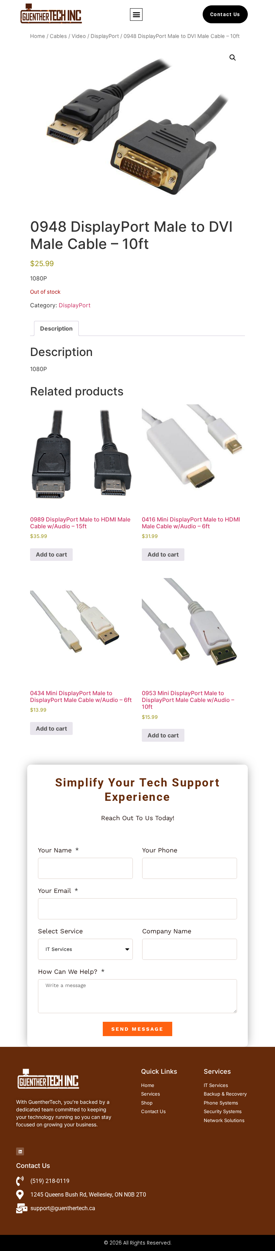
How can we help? (69, 971)
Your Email (55, 890)
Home (37, 36)
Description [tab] (56, 328)
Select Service (60, 931)
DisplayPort (105, 36)
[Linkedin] (20, 1151)
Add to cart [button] (51, 554)
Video (79, 36)
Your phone (159, 850)
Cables (58, 36)
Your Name (56, 850)
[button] (136, 14)
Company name (166, 931)
